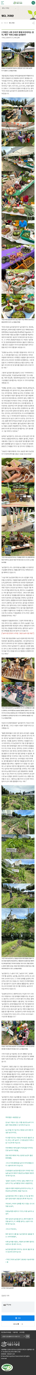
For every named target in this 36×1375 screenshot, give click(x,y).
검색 (33, 2)
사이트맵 (21, 1332)
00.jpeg (8, 1304)
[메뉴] (2, 2)
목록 (19, 1318)
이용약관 (15, 1332)
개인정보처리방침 (6, 1332)
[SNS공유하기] (33, 24)
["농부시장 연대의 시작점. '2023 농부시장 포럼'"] (18, 633)
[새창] (18, 1368)
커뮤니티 (6, 23)
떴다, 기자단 (5, 8)
